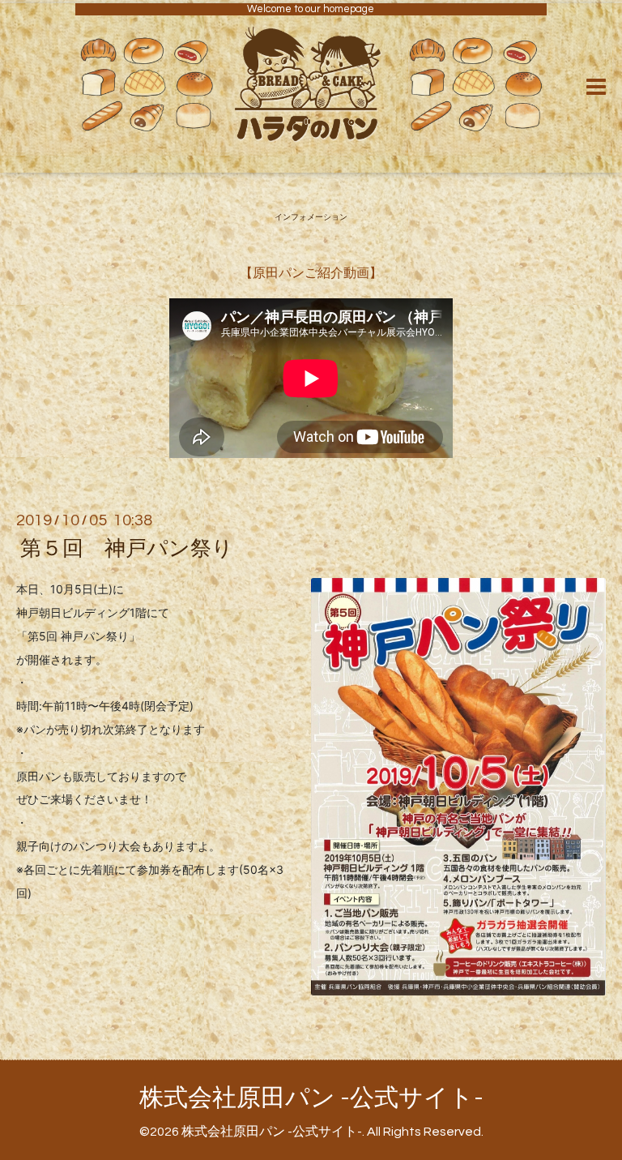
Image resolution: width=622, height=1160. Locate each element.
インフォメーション (311, 217)
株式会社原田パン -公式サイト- (311, 1098)
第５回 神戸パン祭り (126, 548)
